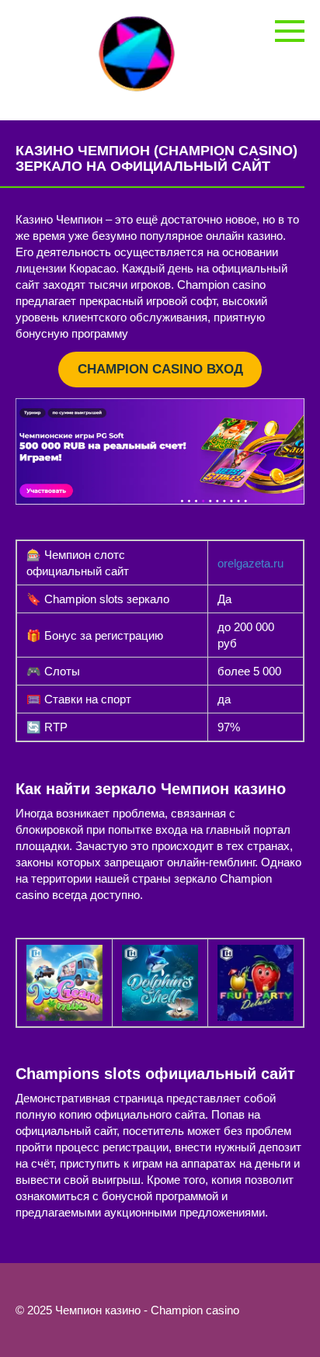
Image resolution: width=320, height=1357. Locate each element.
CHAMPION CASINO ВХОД (160, 370)
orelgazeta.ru (250, 563)
